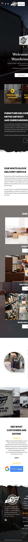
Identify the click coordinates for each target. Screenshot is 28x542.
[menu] (2, 3)
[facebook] (5, 4)
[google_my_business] (8, 4)
